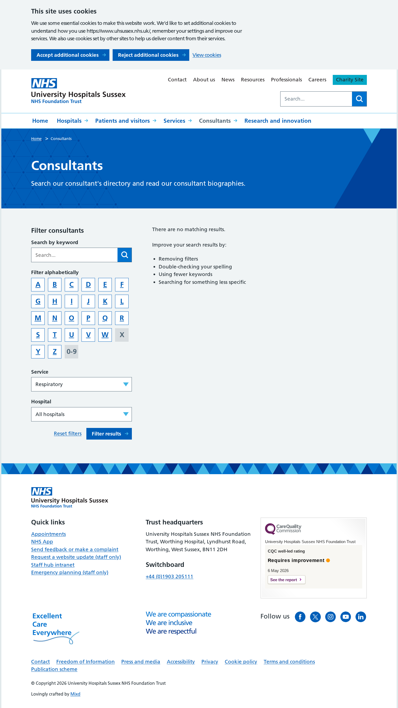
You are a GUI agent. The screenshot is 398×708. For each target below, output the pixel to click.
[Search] (359, 99)
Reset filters (67, 433)
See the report (283, 579)
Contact (177, 80)
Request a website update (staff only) (76, 557)
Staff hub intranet (52, 565)
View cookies (207, 55)
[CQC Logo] (283, 533)
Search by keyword (54, 242)
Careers (317, 80)
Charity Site (350, 80)
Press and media (140, 662)
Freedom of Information (85, 662)
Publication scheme (54, 669)
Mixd (75, 694)
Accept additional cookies (68, 55)
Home (40, 120)
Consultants (215, 120)
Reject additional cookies (148, 55)
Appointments (48, 534)
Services (174, 120)
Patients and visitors (122, 120)
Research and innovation (277, 120)
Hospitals (69, 120)
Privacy (209, 662)
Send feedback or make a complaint (74, 549)
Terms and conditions (289, 662)
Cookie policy (241, 662)
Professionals (286, 80)
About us (204, 80)
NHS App (42, 542)
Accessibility (181, 662)
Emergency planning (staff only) (69, 572)
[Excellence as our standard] (69, 497)
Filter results (106, 434)
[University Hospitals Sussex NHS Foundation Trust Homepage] (78, 90)
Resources (253, 80)
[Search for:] (316, 99)
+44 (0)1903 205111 (169, 576)
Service (39, 372)
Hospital (41, 401)
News (227, 80)
